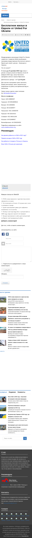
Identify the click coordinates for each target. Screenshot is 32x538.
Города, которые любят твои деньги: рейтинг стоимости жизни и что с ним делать (18, 342)
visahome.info (5, 485)
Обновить (4, 274)
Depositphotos (25, 536)
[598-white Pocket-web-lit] (22, 515)
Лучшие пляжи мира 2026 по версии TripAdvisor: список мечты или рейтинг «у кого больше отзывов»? (19, 318)
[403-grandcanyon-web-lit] (3, 515)
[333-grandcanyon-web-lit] (8, 519)
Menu (6, 15)
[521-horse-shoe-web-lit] (8, 515)
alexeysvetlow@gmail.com (10, 503)
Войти (10, 2)
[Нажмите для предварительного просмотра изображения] (16, 46)
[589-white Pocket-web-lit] (18, 519)
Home (2, 20)
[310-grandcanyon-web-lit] (3, 519)
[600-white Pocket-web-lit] (27, 515)
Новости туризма (11, 20)
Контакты (16, 2)
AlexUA (18, 34)
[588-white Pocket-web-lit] (13, 515)
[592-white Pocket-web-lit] (18, 515)
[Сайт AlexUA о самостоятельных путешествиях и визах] (5, 6)
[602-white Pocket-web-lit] (22, 519)
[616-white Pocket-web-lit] (27, 519)
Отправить (5, 283)
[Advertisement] (20, 8)
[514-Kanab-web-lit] (13, 519)
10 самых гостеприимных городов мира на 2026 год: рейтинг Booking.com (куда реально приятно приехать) (19, 329)
